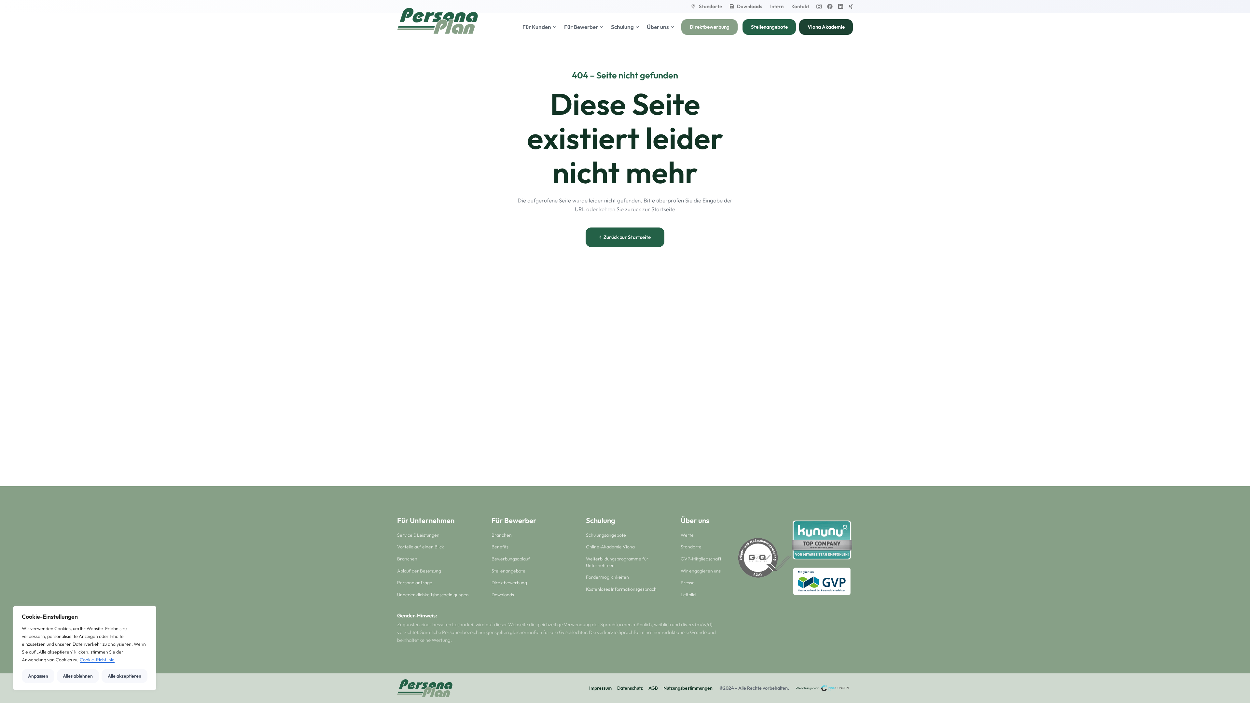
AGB (653, 688)
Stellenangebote (508, 571)
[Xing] (851, 6)
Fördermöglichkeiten (607, 577)
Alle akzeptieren (124, 676)
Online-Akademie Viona (610, 547)
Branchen (407, 559)
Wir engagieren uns (701, 571)
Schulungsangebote (606, 535)
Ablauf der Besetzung (419, 571)
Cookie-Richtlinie (97, 660)
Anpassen (38, 676)
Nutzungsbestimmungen (688, 688)
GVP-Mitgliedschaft (701, 559)
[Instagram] (819, 7)
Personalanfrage (414, 583)
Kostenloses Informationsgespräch (621, 589)
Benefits (500, 547)
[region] (84, 648)
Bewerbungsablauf (511, 559)
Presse (688, 583)
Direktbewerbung (509, 583)
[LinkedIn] (840, 6)
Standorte (691, 547)
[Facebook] (830, 6)
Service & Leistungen (418, 535)
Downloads (503, 595)
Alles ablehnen (78, 676)
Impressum (600, 688)
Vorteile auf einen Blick (420, 547)
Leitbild (688, 595)
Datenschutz (630, 688)
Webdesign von (808, 688)
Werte (687, 535)
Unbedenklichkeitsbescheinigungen (433, 595)
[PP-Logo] (437, 21)
